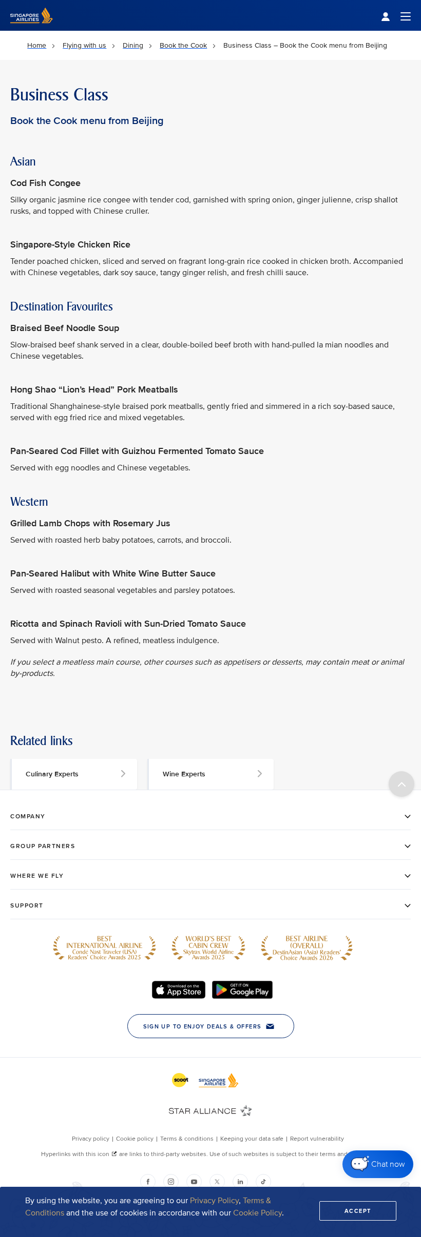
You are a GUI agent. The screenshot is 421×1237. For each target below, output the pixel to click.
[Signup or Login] (396, 15)
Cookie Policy (257, 1213)
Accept (358, 1211)
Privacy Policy (214, 1200)
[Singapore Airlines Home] (31, 28)
